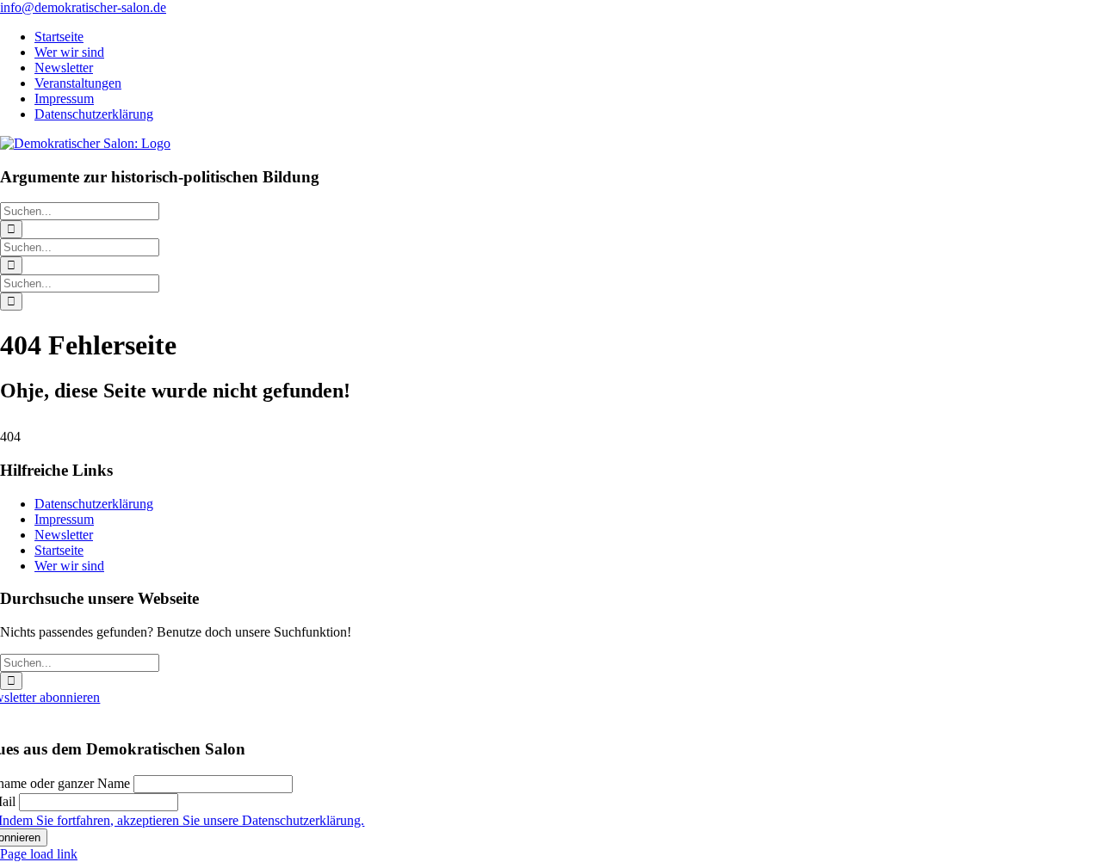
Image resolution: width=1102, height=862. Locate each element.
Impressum (64, 519)
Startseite (59, 550)
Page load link (38, 854)
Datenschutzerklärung (93, 503)
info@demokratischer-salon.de (83, 7)
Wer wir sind (69, 565)
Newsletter (63, 534)
